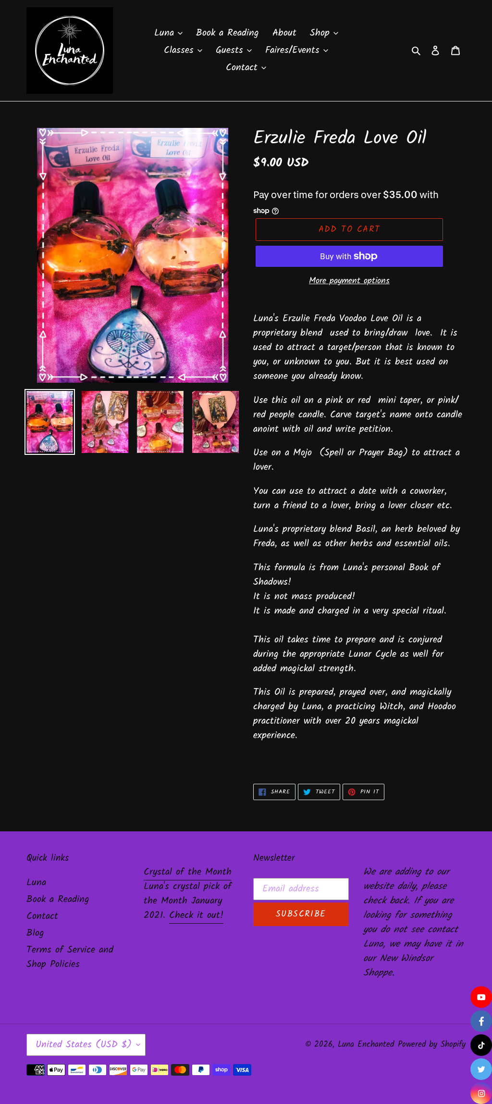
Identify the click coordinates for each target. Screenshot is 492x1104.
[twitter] (481, 1069)
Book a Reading (57, 899)
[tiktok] (481, 1045)
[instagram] (481, 1093)
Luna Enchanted (366, 1044)
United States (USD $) (84, 1045)
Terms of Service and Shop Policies (69, 957)
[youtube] (481, 997)
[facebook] (481, 1021)
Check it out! (196, 915)
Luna (36, 883)
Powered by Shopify (432, 1044)
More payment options (349, 281)
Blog (35, 933)
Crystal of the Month (188, 872)
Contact (42, 916)
